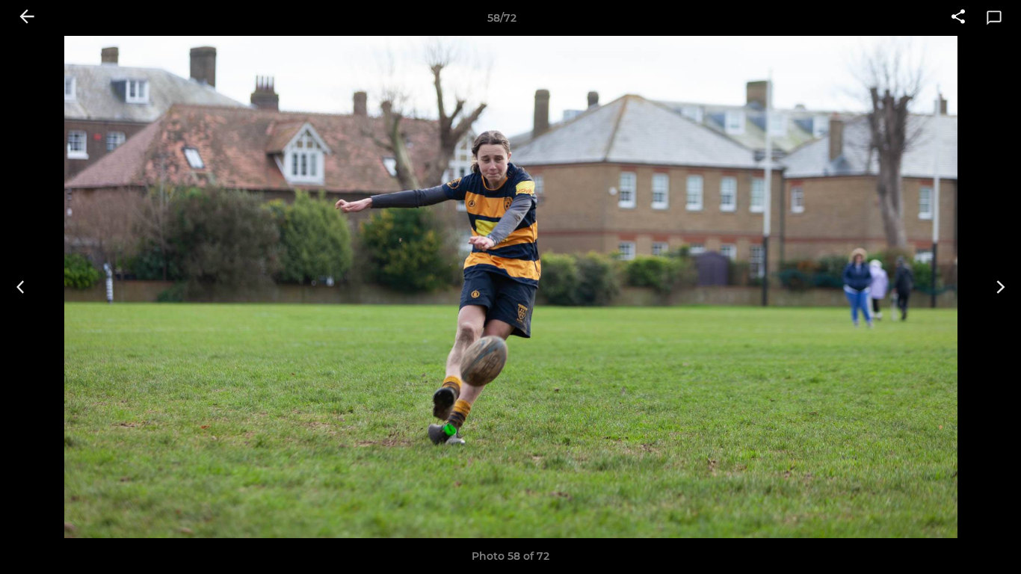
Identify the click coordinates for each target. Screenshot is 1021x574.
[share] (958, 17)
